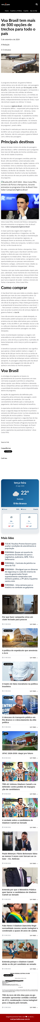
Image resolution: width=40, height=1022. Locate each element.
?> (6, 605)
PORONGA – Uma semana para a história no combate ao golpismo (19, 586)
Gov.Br (17, 312)
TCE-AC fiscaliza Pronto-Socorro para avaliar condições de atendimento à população (20, 546)
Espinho (26, 11)
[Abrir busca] (37, 4)
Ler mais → (34, 624)
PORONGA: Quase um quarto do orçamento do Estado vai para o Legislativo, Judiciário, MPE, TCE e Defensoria (19, 555)
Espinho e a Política (16, 11)
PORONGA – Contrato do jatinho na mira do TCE (20, 564)
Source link (5, 442)
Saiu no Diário (34, 11)
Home (7, 11)
